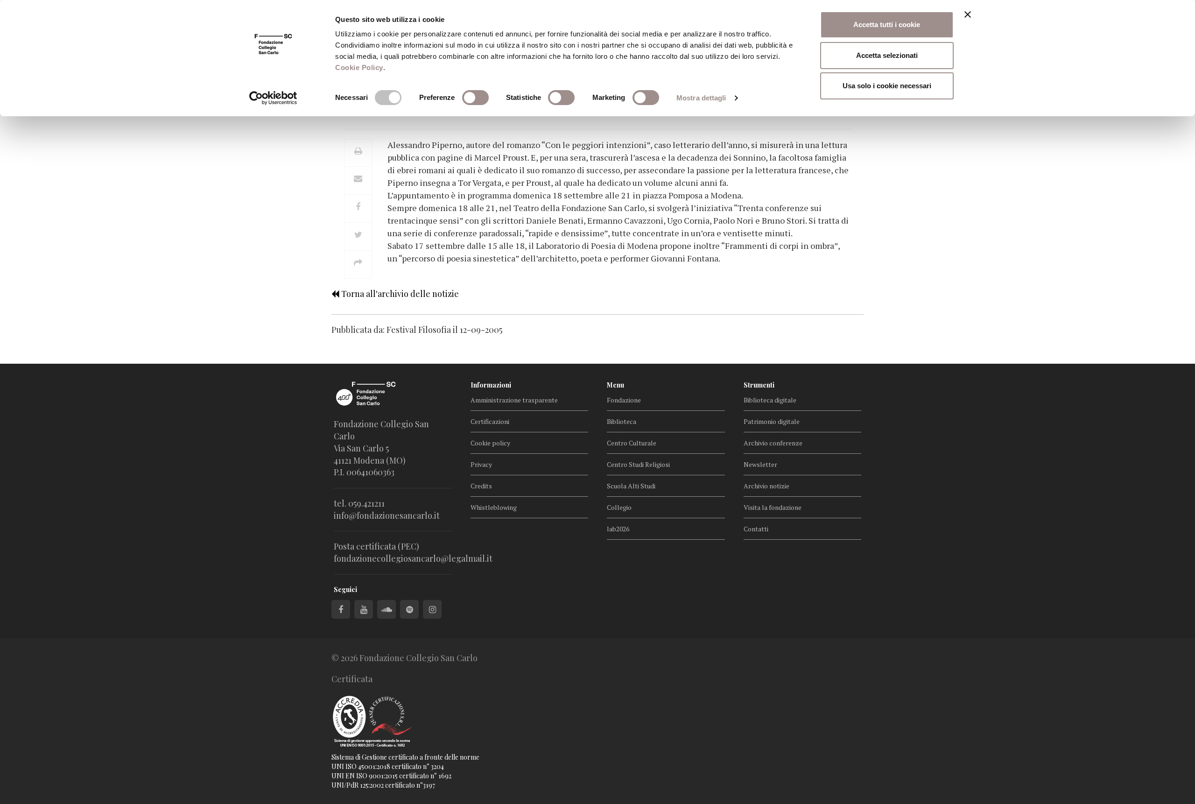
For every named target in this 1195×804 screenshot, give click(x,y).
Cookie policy (490, 442)
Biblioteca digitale (770, 399)
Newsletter (760, 464)
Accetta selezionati (887, 55)
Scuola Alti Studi (631, 485)
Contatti (756, 528)
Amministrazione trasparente (514, 399)
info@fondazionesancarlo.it (387, 515)
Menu (615, 385)
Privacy (481, 464)
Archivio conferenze (773, 442)
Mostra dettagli (701, 98)
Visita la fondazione (772, 507)
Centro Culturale (631, 442)
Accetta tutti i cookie (886, 24)
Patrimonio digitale (772, 421)
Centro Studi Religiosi (638, 464)
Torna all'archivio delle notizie (399, 293)
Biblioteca (621, 421)
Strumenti (759, 385)
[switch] (475, 97)
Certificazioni (490, 421)
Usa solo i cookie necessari (887, 86)
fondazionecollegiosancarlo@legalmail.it (413, 558)
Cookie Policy (359, 67)
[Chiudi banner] (967, 14)
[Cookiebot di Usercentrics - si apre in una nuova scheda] (273, 98)
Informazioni (491, 385)
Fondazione (624, 399)
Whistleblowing (494, 507)
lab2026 (618, 528)
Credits (481, 485)
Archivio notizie (766, 485)
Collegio (619, 507)
